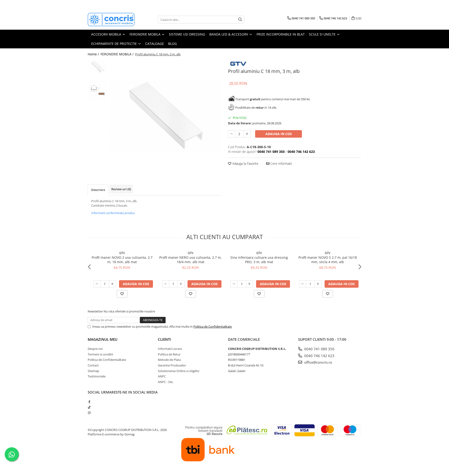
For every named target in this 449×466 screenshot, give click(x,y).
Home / (94, 54)
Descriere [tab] (98, 190)
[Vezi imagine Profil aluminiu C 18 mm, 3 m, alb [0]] (97, 66)
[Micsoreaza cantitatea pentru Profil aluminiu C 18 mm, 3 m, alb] (231, 134)
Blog (172, 43)
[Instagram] (89, 413)
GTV (122, 253)
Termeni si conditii (100, 354)
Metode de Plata (169, 360)
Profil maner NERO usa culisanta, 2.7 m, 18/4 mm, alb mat (190, 259)
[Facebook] (89, 402)
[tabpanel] (165, 115)
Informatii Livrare (170, 349)
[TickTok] (89, 407)
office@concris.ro (317, 362)
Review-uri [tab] (121, 189)
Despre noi (95, 349)
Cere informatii (280, 163)
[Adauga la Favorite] (122, 294)
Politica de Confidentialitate (212, 326)
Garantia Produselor (172, 365)
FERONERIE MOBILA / (117, 54)
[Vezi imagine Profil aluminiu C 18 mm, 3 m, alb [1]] (97, 90)
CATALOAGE (154, 43)
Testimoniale (96, 376)
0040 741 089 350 (318, 349)
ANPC (162, 376)
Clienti (164, 339)
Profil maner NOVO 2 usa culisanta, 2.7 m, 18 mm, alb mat (122, 259)
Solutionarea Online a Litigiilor (178, 371)
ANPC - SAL (165, 382)
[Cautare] (240, 19)
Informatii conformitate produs (113, 213)
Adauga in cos (278, 134)
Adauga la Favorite (244, 163)
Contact (93, 365)
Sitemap (93, 371)
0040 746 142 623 (318, 355)
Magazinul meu (102, 339)
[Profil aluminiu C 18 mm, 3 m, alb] (165, 115)
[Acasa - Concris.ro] (111, 19)
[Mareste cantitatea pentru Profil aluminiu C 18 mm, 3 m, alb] (246, 134)
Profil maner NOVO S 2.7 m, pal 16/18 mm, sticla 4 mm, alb (327, 259)
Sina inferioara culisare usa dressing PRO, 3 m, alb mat (259, 259)
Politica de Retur (169, 354)
